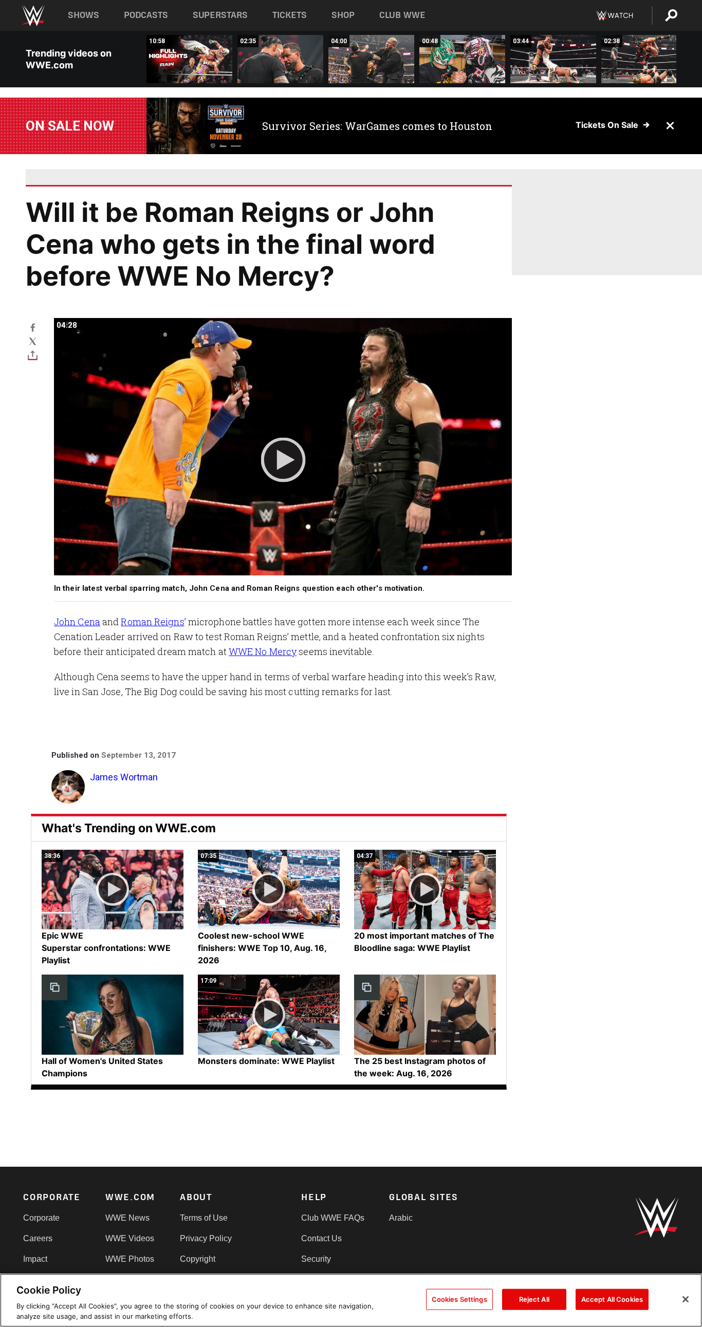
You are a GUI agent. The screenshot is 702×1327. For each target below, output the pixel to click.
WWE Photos (129, 1259)
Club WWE (402, 15)
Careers (37, 1238)
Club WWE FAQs (332, 1217)
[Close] (685, 1299)
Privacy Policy (206, 1238)
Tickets (289, 15)
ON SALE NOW (70, 126)
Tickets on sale (607, 125)
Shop (343, 15)
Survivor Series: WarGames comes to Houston (377, 126)
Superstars (220, 15)
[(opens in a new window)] (196, 126)
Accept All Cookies (612, 1299)
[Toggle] (33, 355)
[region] (351, 1300)
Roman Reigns (152, 621)
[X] (33, 341)
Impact (35, 1259)
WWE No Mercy (263, 651)
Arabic (401, 1217)
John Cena (77, 621)
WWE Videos (129, 1238)
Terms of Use (204, 1217)
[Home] (33, 16)
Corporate (41, 1217)
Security (316, 1259)
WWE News (127, 1217)
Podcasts (146, 15)
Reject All (534, 1299)
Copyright (197, 1259)
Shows (83, 15)
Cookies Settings (459, 1299)
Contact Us (321, 1238)
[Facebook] (33, 327)
